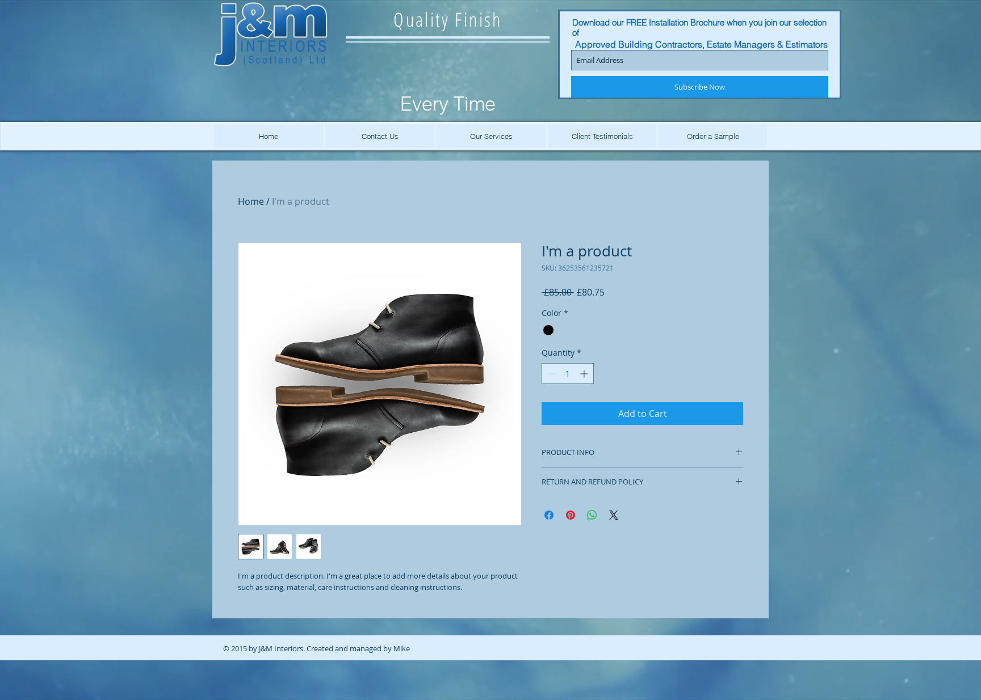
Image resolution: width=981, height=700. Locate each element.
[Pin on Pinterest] (570, 515)
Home (251, 201)
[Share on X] (614, 515)
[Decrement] (550, 373)
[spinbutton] (567, 373)
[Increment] (585, 373)
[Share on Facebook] (549, 515)
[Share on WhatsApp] (592, 515)
